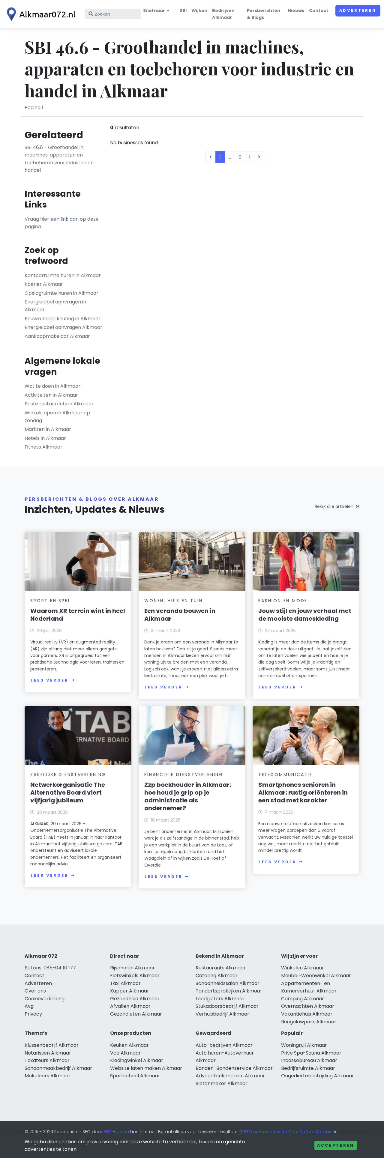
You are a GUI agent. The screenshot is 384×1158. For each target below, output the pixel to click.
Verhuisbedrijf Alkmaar (222, 1013)
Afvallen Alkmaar (130, 1006)
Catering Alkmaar (217, 975)
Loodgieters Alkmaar (220, 998)
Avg (29, 1006)
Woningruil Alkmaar (304, 1045)
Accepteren (335, 1145)
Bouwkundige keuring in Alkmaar (62, 318)
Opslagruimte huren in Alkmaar (61, 293)
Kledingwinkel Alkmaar (136, 1060)
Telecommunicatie (285, 774)
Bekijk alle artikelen (334, 506)
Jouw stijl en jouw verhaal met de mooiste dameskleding (304, 615)
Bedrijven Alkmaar (223, 13)
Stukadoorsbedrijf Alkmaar (227, 1006)
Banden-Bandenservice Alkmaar (234, 1068)
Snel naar (154, 10)
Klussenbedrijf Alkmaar (52, 1045)
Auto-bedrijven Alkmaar (224, 1045)
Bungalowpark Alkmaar (308, 1021)
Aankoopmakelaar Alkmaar (57, 336)
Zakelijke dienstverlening (68, 774)
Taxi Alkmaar (125, 983)
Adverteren (357, 10)
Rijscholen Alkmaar (132, 967)
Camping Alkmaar (302, 998)
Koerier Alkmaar (44, 284)
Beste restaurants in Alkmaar (59, 403)
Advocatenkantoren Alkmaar (230, 1075)
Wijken (199, 10)
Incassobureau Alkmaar (309, 1060)
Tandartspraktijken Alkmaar (229, 990)
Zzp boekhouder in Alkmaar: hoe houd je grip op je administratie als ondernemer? (187, 796)
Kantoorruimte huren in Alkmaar (63, 275)
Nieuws (296, 10)
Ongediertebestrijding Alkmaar (317, 1075)
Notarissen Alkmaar (48, 1052)
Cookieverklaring (44, 998)
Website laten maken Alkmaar (146, 1068)
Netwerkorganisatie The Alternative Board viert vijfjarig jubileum (67, 792)
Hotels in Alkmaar (45, 438)
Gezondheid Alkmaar (135, 998)
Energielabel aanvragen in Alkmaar (55, 305)
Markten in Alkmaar (48, 429)
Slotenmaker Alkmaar (222, 1083)
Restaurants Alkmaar (221, 967)
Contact (318, 10)
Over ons (35, 990)
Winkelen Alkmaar (302, 967)
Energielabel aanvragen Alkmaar (63, 327)
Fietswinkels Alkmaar (135, 975)
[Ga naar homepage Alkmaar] (40, 14)
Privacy (33, 1013)
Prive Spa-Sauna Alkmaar (311, 1052)
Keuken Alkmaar (129, 1045)
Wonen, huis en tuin (173, 601)
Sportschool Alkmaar (135, 1075)
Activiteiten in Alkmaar (51, 395)
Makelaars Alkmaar (47, 1075)
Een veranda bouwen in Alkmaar (179, 615)
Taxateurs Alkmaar (47, 1060)
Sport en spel (50, 601)
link (64, 219)
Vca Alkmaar (125, 1052)
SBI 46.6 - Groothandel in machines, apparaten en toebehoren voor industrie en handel (59, 159)
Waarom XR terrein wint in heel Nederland (77, 615)
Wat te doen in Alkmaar (52, 386)
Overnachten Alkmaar (307, 1006)
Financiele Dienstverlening (183, 774)
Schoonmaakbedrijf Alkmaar (58, 1068)
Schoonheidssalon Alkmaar (228, 983)
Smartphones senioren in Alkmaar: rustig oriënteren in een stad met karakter (303, 792)
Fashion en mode (283, 601)
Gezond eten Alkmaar (136, 1013)
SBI (183, 10)
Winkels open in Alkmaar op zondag (57, 416)
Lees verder (49, 680)
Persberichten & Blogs (263, 13)
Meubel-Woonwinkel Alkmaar (316, 975)
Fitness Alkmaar (43, 446)
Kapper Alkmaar (129, 990)
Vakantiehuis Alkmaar (306, 1013)
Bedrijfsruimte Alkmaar (308, 1068)
